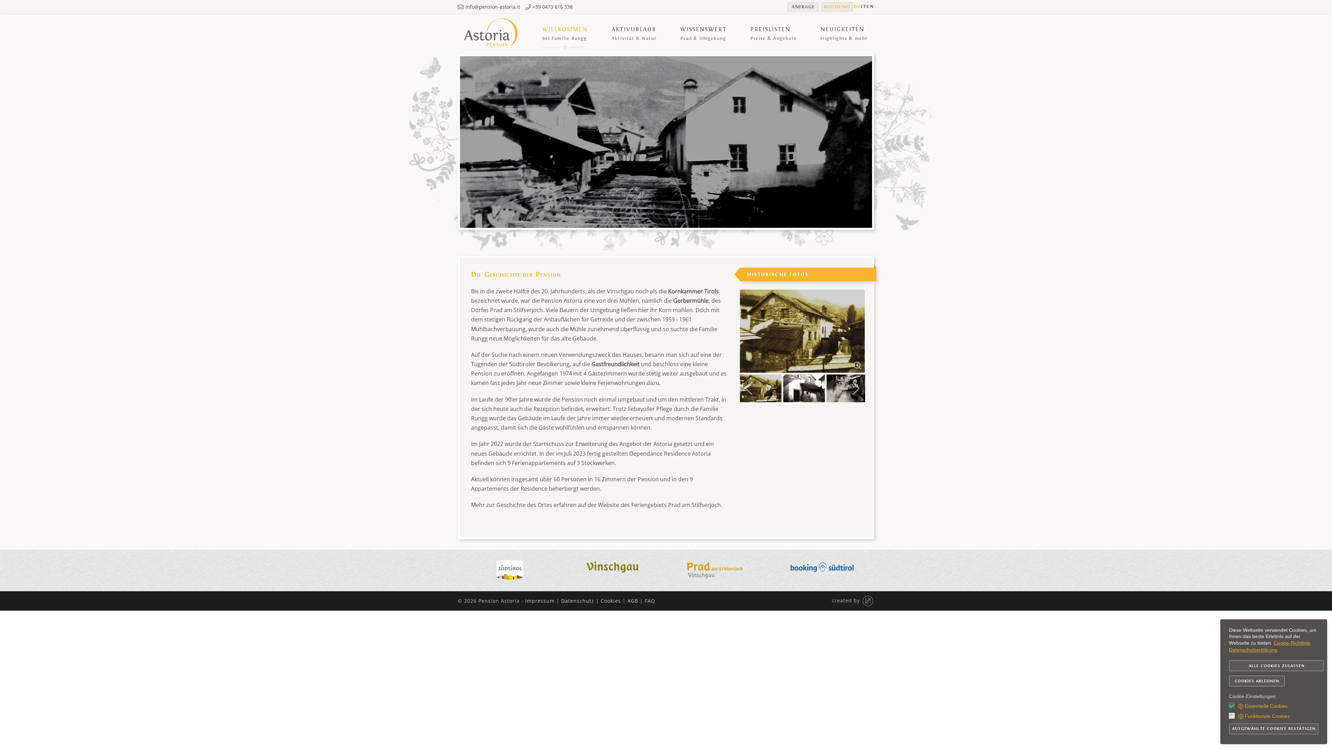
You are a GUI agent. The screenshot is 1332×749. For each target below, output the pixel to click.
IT (863, 6)
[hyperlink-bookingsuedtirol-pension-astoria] (822, 570)
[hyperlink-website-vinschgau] (614, 570)
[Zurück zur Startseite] (491, 33)
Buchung (837, 7)
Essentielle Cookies (1266, 706)
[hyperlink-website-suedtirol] (510, 570)
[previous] (752, 326)
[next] (853, 326)
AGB (632, 600)
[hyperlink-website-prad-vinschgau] (718, 570)
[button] (565, 33)
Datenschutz (577, 600)
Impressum (540, 600)
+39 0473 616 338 (552, 6)
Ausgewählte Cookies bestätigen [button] (1274, 728)
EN (870, 6)
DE (857, 6)
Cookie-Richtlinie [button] (1292, 643)
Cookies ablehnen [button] (1257, 681)
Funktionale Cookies (1267, 716)
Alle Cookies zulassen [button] (1277, 665)
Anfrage (803, 7)
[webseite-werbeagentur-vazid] (867, 600)
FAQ (650, 600)
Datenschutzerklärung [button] (1253, 650)
